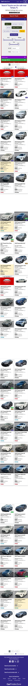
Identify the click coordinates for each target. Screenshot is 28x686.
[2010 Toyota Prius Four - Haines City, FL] (7, 157)
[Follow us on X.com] (15, 661)
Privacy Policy (17, 680)
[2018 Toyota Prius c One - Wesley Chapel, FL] (21, 259)
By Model (15, 24)
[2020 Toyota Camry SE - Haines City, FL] (21, 447)
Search (9, 678)
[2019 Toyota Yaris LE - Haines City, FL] (7, 529)
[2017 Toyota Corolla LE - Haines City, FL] (7, 301)
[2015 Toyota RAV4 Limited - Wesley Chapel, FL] (21, 322)
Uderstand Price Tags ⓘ (9, 67)
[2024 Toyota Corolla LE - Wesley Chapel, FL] (21, 508)
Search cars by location (11, 665)
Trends (24, 678)
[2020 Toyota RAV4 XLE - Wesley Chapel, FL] (7, 508)
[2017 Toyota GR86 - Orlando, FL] (7, 178)
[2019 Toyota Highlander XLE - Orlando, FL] (7, 550)
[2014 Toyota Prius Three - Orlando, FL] (7, 93)
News (19, 678)
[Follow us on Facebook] (10, 661)
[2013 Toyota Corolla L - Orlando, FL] (21, 72)
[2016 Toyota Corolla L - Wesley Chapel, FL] (21, 135)
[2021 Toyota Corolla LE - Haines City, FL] (21, 593)
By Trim (21, 24)
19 (16, 64)
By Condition (7, 31)
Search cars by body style (11, 672)
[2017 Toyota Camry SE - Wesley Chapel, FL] (7, 363)
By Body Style (15, 31)
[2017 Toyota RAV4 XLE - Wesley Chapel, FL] (7, 405)
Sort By (9, 48)
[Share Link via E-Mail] (17, 12)
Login (18, 1)
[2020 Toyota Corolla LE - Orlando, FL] (21, 157)
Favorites (10, 680)
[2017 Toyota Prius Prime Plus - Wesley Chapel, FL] (7, 237)
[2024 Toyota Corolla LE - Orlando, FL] (7, 572)
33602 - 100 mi (17, 27)
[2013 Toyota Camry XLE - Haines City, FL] (7, 426)
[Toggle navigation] (25, 1)
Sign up (21, 1)
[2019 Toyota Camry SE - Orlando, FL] (21, 384)
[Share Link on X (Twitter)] (12, 12)
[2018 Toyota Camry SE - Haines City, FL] (21, 405)
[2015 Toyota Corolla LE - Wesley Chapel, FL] (21, 114)
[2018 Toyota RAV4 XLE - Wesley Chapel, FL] (21, 178)
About (4, 678)
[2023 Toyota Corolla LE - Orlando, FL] (7, 280)
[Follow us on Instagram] (18, 661)
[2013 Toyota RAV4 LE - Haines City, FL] (7, 322)
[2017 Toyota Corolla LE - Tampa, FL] (21, 93)
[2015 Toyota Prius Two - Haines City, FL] (7, 447)
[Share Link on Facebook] (9, 12)
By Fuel (8, 27)
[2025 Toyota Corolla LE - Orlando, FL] (21, 550)
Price (8, 37)
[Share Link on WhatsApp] (16, 12)
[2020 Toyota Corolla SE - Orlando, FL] (21, 216)
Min (9, 43)
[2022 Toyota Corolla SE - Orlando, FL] (21, 529)
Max (12, 38)
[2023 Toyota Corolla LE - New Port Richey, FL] (21, 301)
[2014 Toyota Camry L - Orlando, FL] (7, 114)
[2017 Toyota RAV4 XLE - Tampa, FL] (7, 259)
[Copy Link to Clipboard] (19, 12)
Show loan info (20, 67)
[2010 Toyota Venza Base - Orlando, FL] (7, 72)
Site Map (14, 678)
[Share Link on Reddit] (11, 12)
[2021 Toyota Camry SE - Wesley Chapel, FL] (7, 614)
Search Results (14, 34)
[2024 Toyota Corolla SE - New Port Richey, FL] (21, 614)
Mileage (19, 37)
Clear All (22, 31)
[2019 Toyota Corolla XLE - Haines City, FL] (7, 593)
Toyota (8, 24)
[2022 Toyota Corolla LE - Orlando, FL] (7, 468)
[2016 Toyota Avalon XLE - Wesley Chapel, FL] (21, 280)
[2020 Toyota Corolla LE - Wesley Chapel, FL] (7, 135)
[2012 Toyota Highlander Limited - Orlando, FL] (21, 468)
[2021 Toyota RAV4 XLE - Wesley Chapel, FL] (21, 363)
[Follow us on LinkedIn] (13, 661)
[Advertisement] (14, 202)
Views (9, 51)
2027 (18, 43)
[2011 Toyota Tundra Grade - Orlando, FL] (21, 426)
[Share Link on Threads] (14, 12)
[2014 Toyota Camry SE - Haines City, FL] (7, 216)
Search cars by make (10, 669)
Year (14, 42)
